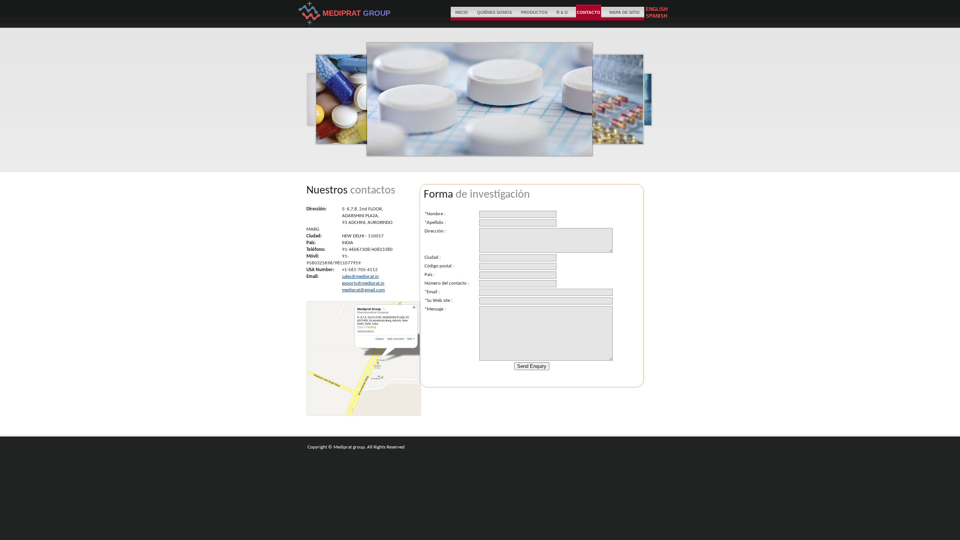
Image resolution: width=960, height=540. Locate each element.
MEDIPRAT (342, 13)
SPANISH (655, 16)
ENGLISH (656, 9)
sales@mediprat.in (360, 276)
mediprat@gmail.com (363, 290)
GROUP (376, 13)
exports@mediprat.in (363, 283)
